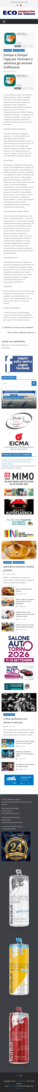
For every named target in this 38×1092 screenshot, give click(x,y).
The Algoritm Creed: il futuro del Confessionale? (25, 765)
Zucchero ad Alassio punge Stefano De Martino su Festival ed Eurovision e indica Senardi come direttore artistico (18, 462)
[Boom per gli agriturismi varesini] (8, 591)
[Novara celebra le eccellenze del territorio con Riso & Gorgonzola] (8, 603)
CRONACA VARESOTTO (19, 50)
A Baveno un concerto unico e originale (18, 327)
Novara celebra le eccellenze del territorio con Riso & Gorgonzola (25, 602)
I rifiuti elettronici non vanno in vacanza (17, 402)
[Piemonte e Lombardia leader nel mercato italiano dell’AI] (8, 755)
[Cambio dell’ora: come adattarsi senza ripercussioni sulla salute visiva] (8, 615)
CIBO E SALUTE (7, 562)
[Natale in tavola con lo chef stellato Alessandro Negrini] (8, 627)
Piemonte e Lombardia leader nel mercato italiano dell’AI (24, 754)
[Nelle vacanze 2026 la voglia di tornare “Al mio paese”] (8, 743)
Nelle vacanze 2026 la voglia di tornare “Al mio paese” (25, 742)
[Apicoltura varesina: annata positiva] (19, 550)
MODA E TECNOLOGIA (9, 399)
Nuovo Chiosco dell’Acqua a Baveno (21, 332)
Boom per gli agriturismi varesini (24, 590)
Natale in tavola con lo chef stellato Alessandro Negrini (25, 626)
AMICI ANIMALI (7, 50)
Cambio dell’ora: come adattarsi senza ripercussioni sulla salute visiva (25, 614)
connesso (14, 345)
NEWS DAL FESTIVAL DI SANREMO (17, 455)
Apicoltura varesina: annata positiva (18, 568)
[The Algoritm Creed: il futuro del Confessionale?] (8, 767)
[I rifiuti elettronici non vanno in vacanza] (19, 390)
